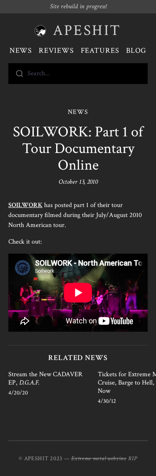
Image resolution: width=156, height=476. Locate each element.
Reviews (56, 50)
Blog (136, 50)
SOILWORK (25, 205)
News (21, 50)
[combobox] (78, 73)
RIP (132, 458)
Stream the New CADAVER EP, (45, 378)
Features (100, 50)
